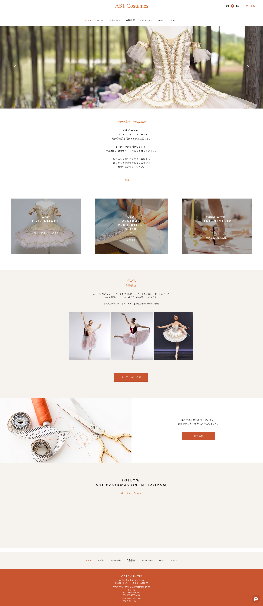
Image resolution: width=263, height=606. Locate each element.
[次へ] (248, 67)
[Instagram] (227, 5)
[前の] (15, 67)
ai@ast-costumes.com (131, 592)
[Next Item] (188, 336)
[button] (251, 6)
